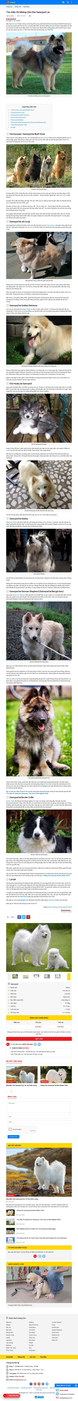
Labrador (9, 1340)
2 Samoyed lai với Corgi (17, 112)
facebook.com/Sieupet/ (67, 1394)
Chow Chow (44, 138)
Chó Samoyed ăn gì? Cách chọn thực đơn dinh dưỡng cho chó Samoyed (42, 1238)
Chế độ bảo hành (26, 1388)
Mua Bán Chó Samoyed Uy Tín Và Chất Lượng (21, 1085)
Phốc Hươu (9, 1350)
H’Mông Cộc (56, 1335)
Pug (30, 1348)
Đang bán (9, 1357)
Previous (9, 976)
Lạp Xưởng (9, 1343)
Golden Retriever (27, 309)
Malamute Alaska (11, 522)
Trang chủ (9, 7)
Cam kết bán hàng (13, 1388)
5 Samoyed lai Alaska (17, 120)
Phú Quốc (32, 1340)
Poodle (31, 1345)
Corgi (53, 1325)
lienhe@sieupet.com (20, 1380)
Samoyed (26, 7)
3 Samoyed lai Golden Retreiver (20, 115)
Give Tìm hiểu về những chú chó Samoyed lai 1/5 (8, 19)
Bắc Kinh (9, 1330)
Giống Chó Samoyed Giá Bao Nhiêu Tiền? (56, 875)
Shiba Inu (55, 1340)
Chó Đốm (32, 1330)
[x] (71, 2)
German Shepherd (19, 595)
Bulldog (31, 1322)
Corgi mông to (50, 225)
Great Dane (55, 1332)
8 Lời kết (13, 127)
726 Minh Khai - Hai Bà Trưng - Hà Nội (26, 1366)
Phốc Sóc (32, 1337)
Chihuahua (32, 1327)
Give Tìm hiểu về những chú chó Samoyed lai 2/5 (10, 19)
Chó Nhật (32, 1332)
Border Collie (10, 801)
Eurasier (25, 142)
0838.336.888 (27, 1044)
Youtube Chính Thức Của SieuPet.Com (20, 1305)
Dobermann (55, 1327)
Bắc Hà (8, 1327)
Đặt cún (39, 1039)
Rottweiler (32, 1350)
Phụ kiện (43, 1357)
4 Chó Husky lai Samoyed (18, 117)
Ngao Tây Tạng (11, 1348)
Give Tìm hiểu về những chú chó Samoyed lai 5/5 (15, 19)
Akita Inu (9, 1322)
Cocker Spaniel (56, 1322)
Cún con (33, 1357)
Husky (8, 450)
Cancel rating (7, 19)
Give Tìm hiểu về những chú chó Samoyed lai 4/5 (13, 19)
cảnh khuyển (52, 900)
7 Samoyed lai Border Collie (19, 125)
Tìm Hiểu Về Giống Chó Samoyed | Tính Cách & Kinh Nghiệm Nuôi (27, 793)
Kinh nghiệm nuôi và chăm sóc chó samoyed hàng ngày (36, 1229)
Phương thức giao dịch (41, 1388)
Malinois (8, 1345)
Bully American (33, 1325)
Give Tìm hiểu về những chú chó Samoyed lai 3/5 (12, 19)
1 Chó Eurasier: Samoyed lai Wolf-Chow (22, 110)
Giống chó (18, 7)
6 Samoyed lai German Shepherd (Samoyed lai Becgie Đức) (28, 122)
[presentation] (7, 1091)
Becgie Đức (9, 1332)
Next (68, 976)
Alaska (8, 1325)
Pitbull (31, 1343)
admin (12, 16)
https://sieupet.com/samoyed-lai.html (60, 907)
